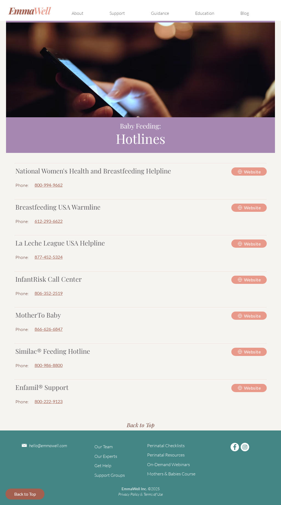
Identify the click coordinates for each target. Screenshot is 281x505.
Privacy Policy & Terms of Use (140, 494)
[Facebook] (235, 447)
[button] (86, 11)
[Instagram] (245, 447)
